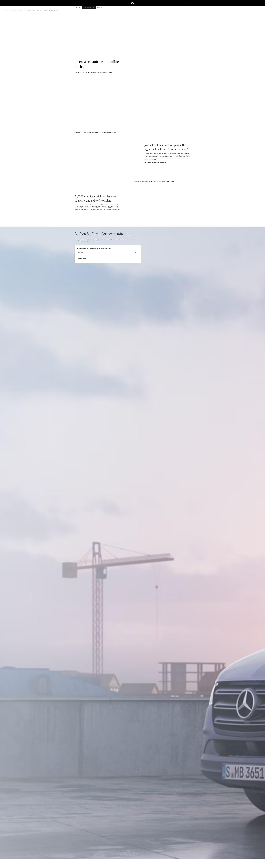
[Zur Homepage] (132, 2)
